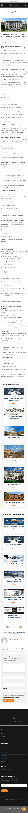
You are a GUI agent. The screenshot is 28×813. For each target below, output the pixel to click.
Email (4, 682)
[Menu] (2, 5)
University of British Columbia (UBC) (6, 649)
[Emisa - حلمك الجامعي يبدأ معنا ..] (14, 5)
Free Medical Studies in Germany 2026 (14, 564)
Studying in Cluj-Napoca (14, 460)
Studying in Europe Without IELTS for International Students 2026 (14, 581)
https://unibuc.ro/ (11, 360)
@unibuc (10, 363)
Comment (5, 663)
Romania (9, 10)
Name (4, 675)
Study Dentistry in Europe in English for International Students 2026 (14, 598)
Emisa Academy (21, 16)
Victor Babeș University (14, 484)
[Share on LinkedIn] (20, 627)
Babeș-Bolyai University (14, 437)
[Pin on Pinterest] (18, 627)
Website (5, 688)
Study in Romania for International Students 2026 (14, 417)
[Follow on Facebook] (8, 721)
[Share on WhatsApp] (7, 627)
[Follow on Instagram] (12, 721)
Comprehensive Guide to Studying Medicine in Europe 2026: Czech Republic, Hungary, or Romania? (14, 398)
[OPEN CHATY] (24, 809)
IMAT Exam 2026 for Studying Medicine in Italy (14, 527)
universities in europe (16, 10)
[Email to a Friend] (15, 627)
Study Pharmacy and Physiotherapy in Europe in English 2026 (14, 616)
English (23, 5)
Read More (14, 403)
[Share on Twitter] (12, 627)
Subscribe (4, 791)
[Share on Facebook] (10, 627)
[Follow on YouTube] (19, 721)
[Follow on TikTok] (15, 721)
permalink (17, 633)
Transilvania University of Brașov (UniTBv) (14, 502)
